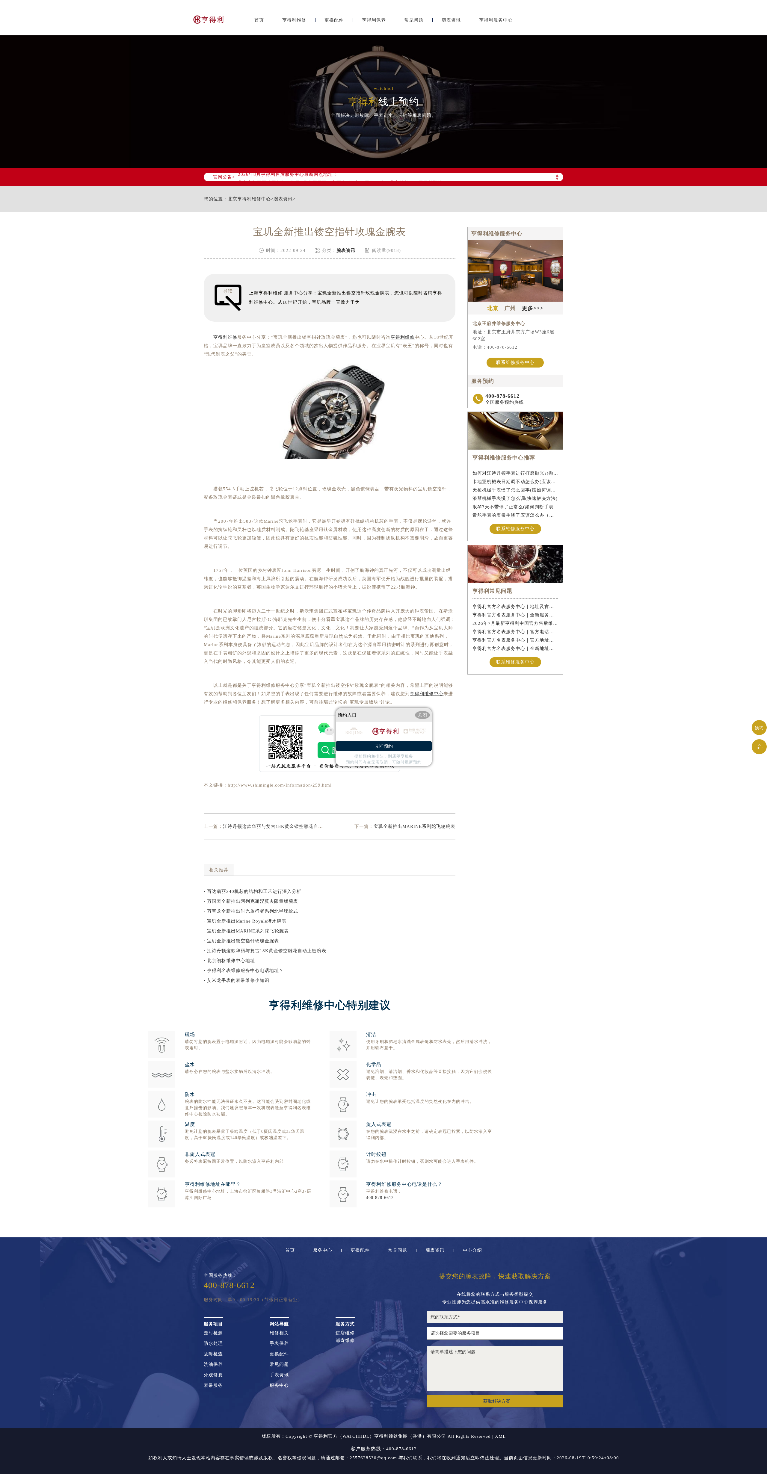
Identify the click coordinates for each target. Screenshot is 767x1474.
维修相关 (279, 1333)
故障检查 (213, 1354)
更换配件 (334, 20)
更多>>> (532, 308)
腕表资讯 (451, 20)
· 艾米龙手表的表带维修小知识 (236, 980)
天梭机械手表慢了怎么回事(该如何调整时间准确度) (515, 490)
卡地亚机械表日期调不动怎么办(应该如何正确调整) (515, 481)
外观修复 (213, 1375)
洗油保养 (213, 1364)
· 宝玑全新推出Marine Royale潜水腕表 (245, 921)
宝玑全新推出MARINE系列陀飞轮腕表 (414, 826)
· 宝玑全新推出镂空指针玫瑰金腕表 (241, 940)
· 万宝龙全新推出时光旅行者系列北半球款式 (251, 911)
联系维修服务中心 (515, 362)
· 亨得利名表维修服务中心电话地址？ (244, 970)
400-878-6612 (380, 1197)
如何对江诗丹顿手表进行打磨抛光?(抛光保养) (515, 473)
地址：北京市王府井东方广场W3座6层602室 (513, 335)
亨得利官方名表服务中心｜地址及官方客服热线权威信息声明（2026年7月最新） (515, 606)
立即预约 (384, 746)
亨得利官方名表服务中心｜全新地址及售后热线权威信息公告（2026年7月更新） (515, 648)
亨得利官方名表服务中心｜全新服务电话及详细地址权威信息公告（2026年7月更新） (515, 615)
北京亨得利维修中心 (249, 199)
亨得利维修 (294, 20)
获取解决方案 (496, 1401)
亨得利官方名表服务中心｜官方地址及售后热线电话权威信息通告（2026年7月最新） (515, 640)
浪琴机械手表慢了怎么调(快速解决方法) (515, 498)
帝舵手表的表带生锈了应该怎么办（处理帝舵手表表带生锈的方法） (515, 515)
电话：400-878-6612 (494, 347)
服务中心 (322, 1250)
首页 (259, 20)
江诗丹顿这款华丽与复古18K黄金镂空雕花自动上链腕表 (282, 826)
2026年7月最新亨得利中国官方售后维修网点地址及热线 (515, 623)
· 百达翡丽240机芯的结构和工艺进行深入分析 (252, 891)
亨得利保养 (374, 20)
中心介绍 (472, 1250)
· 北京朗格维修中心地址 (229, 960)
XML (500, 1436)
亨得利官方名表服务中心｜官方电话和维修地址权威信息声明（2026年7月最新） (515, 631)
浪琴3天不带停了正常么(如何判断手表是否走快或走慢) (515, 506)
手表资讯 (279, 1375)
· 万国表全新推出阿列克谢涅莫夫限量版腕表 (251, 901)
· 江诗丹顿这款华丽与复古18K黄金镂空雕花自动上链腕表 (265, 950)
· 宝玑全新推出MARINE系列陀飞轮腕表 (246, 931)
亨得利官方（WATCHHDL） (344, 1436)
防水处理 (213, 1343)
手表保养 (279, 1343)
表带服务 (213, 1385)
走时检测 (213, 1333)
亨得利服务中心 (496, 20)
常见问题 (413, 20)
